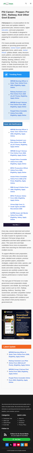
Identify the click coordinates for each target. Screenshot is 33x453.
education (5, 30)
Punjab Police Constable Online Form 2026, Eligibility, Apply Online (18, 113)
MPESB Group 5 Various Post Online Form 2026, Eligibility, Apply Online (18, 105)
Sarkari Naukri (15, 48)
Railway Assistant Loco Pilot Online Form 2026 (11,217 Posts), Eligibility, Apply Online (18, 95)
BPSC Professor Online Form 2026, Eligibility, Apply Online (18, 198)
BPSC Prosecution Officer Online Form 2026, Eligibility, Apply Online (19, 170)
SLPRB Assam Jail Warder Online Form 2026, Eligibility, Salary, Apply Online (19, 216)
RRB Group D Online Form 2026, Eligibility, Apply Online (19, 189)
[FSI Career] (8, 3)
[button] (26, 3)
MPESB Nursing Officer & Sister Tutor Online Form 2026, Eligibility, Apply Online (19, 84)
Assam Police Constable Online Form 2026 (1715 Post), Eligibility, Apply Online (18, 180)
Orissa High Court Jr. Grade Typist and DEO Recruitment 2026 (17, 207)
